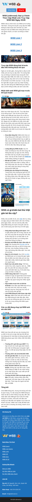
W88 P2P (5, 454)
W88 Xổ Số (5, 459)
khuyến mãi (23, 244)
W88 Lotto (5, 451)
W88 (20, 219)
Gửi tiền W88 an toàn (9, 471)
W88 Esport (6, 446)
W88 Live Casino (7, 449)
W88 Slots (5, 457)
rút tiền (27, 254)
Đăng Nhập (11, 10)
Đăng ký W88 (6, 469)
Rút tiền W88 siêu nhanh (10, 474)
